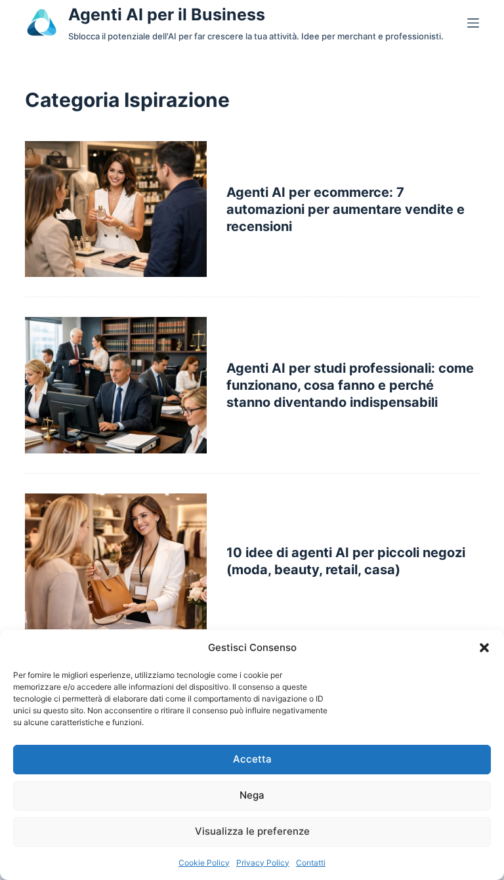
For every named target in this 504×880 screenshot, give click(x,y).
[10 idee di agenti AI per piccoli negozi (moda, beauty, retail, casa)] (115, 561)
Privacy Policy (262, 863)
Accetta (252, 759)
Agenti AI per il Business (166, 14)
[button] (484, 647)
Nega (252, 795)
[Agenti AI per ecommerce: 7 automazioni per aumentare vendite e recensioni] (115, 209)
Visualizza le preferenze (252, 831)
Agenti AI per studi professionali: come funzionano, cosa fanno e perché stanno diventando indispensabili (350, 385)
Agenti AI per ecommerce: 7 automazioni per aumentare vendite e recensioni (345, 209)
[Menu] (473, 23)
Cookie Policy (204, 863)
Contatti (311, 863)
